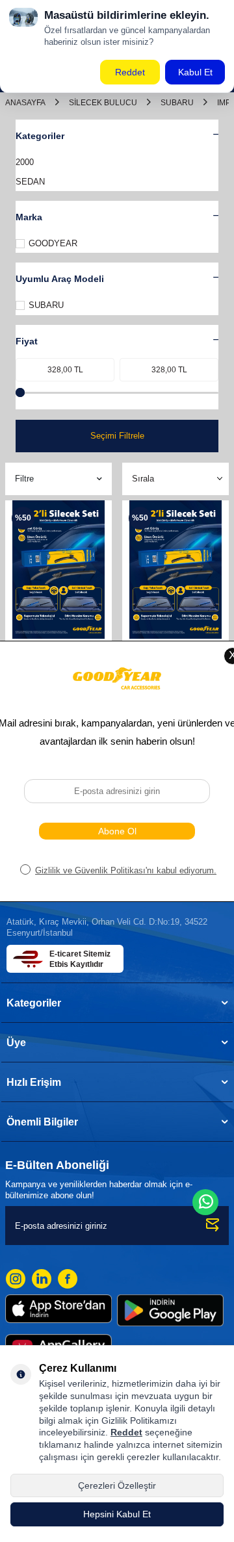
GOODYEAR (53, 243)
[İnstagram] (15, 1278)
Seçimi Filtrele (117, 436)
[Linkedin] (41, 1278)
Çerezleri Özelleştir (117, 1485)
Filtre (24, 478)
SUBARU (177, 102)
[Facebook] (67, 1278)
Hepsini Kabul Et (117, 1514)
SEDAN (30, 181)
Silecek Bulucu (103, 102)
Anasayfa (25, 102)
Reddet (126, 1432)
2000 (25, 162)
